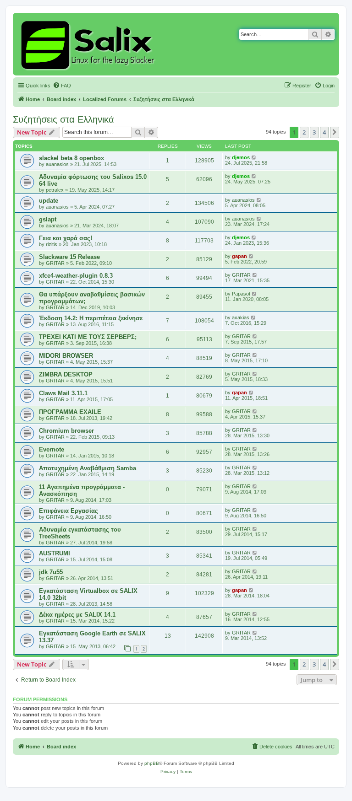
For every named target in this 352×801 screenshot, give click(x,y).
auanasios (57, 164)
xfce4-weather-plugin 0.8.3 (76, 275)
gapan (239, 256)
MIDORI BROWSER (66, 355)
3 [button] (314, 132)
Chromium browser (66, 430)
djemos (241, 157)
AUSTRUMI (54, 553)
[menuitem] (62, 85)
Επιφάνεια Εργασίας (68, 510)
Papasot (241, 293)
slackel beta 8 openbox (71, 158)
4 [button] (324, 132)
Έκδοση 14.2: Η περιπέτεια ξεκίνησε (91, 318)
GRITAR (55, 263)
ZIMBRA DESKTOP (66, 374)
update (48, 200)
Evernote (51, 449)
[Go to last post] (254, 157)
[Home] (89, 44)
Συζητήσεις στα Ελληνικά (63, 119)
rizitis (51, 244)
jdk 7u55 (51, 572)
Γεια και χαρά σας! (65, 238)
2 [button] (304, 132)
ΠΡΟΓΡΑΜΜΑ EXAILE (70, 412)
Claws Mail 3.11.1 (63, 393)
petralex (55, 190)
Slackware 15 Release (69, 256)
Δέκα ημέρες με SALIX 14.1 (77, 614)
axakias (240, 317)
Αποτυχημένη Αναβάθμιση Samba (87, 468)
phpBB (151, 763)
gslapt (47, 219)
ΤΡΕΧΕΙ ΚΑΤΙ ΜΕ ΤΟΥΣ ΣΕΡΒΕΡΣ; (88, 336)
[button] (334, 132)
